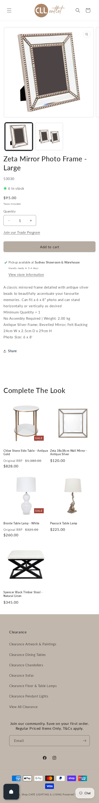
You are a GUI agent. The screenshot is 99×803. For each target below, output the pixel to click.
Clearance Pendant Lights (28, 696)
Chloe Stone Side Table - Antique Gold (25, 452)
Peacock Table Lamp (63, 523)
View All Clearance (23, 707)
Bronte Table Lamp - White (21, 523)
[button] (9, 10)
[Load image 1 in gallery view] (19, 136)
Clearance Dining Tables (27, 655)
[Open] (11, 792)
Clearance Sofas (21, 675)
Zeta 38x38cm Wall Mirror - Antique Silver (68, 452)
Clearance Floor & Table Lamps (33, 686)
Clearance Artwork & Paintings (32, 644)
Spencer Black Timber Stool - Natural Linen (23, 594)
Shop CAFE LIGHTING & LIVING (42, 794)
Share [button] (12, 351)
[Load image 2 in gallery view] (49, 136)
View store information (26, 275)
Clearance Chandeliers (26, 665)
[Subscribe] (84, 740)
